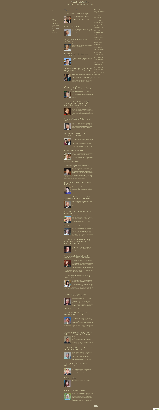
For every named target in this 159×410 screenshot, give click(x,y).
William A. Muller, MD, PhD (73, 150)
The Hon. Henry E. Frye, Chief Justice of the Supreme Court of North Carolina (78, 333)
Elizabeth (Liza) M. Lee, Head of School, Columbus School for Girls (78, 348)
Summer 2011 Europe (98, 77)
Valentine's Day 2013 (98, 61)
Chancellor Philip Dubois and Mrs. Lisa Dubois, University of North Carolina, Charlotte (78, 70)
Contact (53, 30)
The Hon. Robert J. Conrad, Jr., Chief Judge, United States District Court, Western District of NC (77, 241)
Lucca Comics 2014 (98, 50)
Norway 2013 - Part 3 (98, 59)
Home (53, 9)
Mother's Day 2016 (98, 35)
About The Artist (55, 23)
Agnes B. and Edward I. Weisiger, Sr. (76, 14)
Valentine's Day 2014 (98, 54)
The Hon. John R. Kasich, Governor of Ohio (77, 120)
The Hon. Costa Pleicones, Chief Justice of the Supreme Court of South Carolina (78, 197)
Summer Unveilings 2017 (99, 24)
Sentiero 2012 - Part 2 (98, 69)
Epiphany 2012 (97, 74)
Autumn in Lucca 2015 (98, 40)
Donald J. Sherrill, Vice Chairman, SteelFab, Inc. (76, 40)
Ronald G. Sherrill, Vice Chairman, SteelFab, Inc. (76, 55)
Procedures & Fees (56, 25)
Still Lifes (53, 19)
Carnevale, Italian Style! (99, 72)
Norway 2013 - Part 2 (98, 57)
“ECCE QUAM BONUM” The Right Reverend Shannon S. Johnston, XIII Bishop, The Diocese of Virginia (76, 103)
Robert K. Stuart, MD (71, 26)
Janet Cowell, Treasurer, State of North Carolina (77, 183)
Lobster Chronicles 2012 (99, 62)
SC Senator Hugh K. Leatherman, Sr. (76, 166)
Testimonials (54, 32)
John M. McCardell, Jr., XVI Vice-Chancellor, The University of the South (77, 88)
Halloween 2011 (97, 76)
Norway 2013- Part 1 (98, 55)
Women (53, 13)
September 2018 (97, 20)
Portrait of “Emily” (71, 378)
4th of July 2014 (97, 52)
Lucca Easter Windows (98, 37)
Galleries (54, 26)
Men (52, 12)
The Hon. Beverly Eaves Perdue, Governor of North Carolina (75, 295)
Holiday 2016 (97, 30)
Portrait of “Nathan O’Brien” (74, 391)
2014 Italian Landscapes (99, 49)
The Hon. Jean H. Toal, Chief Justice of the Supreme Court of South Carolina (77, 257)
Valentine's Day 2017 (98, 29)
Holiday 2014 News (98, 47)
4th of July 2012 (97, 66)
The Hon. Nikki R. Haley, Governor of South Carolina (77, 276)
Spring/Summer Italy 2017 (99, 25)
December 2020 (97, 19)
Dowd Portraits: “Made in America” (76, 226)
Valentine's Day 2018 (98, 22)
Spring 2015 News (97, 44)
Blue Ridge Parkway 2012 (99, 64)
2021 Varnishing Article (98, 15)
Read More (87, 19)
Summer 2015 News (98, 42)
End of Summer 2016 (98, 32)
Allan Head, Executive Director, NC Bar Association (77, 212)
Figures (53, 21)
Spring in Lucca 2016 (98, 34)
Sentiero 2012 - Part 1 (98, 67)
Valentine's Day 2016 (98, 39)
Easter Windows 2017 (98, 27)
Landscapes (54, 20)
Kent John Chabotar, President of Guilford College (75, 364)
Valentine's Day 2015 (98, 45)
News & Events (55, 28)
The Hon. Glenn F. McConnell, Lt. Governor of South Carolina (75, 313)
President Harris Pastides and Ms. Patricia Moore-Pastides (76, 134)
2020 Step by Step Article (99, 17)
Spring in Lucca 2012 (98, 71)
